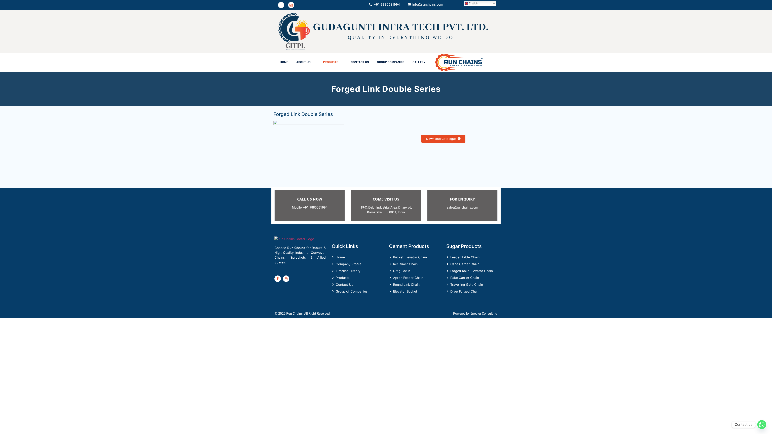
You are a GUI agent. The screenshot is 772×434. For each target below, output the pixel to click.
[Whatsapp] (761, 424)
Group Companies (390, 62)
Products (331, 62)
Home (284, 62)
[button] (305, 62)
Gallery (419, 62)
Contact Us (360, 62)
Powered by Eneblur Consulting (475, 313)
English (472, 3)
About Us (303, 62)
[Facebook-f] (277, 278)
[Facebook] (281, 5)
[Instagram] (291, 5)
